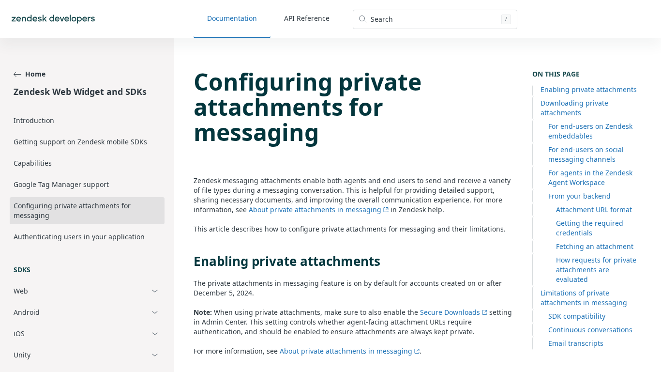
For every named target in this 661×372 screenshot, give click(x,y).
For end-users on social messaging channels (586, 154)
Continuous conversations (590, 329)
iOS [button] (19, 333)
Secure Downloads (450, 312)
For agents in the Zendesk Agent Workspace (590, 177)
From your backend (579, 196)
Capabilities (33, 163)
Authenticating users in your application (79, 236)
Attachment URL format (594, 209)
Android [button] (27, 312)
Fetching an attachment (594, 246)
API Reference (307, 18)
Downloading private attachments (574, 107)
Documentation (232, 18)
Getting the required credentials (589, 227)
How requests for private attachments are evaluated (596, 269)
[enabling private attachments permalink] (189, 261)
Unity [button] (22, 354)
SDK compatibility (576, 316)
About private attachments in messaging (315, 209)
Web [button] (21, 290)
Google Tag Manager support (61, 184)
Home (35, 73)
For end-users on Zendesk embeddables (590, 131)
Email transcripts (575, 343)
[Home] (53, 19)
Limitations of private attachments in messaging (584, 297)
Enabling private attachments (589, 89)
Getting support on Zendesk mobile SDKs (80, 141)
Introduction (34, 120)
